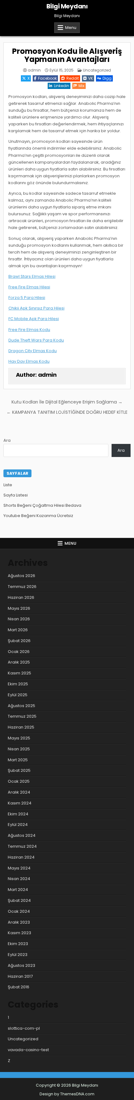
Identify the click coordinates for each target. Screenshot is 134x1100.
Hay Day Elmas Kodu (29, 361)
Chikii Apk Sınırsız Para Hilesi (36, 308)
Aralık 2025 (19, 662)
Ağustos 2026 (21, 576)
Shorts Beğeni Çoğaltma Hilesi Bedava (42, 505)
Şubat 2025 (19, 770)
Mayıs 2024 (19, 868)
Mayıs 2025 (19, 738)
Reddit (72, 78)
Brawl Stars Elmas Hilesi (31, 276)
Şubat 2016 (18, 987)
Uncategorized (97, 70)
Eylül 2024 (18, 824)
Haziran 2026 (21, 597)
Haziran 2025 (21, 727)
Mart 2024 (18, 890)
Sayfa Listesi (15, 495)
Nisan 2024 (19, 879)
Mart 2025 (18, 760)
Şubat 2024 (19, 900)
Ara (7, 440)
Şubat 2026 (19, 641)
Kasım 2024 (19, 803)
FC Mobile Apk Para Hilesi (33, 319)
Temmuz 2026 (22, 587)
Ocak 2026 (19, 652)
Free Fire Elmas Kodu (29, 330)
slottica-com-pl (24, 1028)
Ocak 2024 (19, 911)
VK (90, 78)
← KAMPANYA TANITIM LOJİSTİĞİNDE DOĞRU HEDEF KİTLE (67, 412)
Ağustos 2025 (21, 706)
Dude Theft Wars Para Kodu (36, 340)
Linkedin (61, 85)
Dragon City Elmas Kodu (32, 351)
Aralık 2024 (19, 792)
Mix (81, 85)
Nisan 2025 (19, 749)
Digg (107, 78)
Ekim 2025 (18, 684)
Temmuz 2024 (22, 846)
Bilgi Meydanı (67, 6)
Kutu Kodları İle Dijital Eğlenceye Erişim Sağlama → (67, 402)
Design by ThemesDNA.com (67, 1094)
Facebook (47, 78)
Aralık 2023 (19, 922)
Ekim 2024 (18, 814)
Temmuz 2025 (22, 716)
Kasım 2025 (19, 673)
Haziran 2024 (21, 857)
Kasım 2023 (19, 933)
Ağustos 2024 (22, 835)
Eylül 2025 (17, 695)
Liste (7, 485)
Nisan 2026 (19, 619)
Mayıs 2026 (19, 608)
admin (34, 70)
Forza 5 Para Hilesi (26, 298)
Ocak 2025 (19, 781)
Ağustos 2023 (21, 965)
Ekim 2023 (18, 944)
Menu (70, 27)
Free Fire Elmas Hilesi (29, 287)
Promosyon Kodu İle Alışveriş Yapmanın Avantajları (67, 55)
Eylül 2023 (17, 955)
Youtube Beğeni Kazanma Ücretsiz (38, 516)
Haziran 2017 (20, 976)
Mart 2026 (18, 630)
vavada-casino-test (28, 1050)
